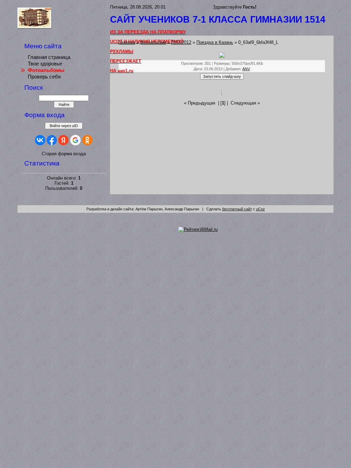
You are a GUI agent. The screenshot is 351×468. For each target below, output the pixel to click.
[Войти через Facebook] (52, 140)
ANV (246, 69)
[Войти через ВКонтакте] (40, 140)
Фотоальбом (153, 42)
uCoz (260, 209)
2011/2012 (181, 42)
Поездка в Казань (214, 42)
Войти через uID (64, 126)
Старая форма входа (64, 153)
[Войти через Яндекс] (63, 140)
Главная (126, 42)
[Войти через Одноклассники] (87, 140)
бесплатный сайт (237, 209)
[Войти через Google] (75, 140)
